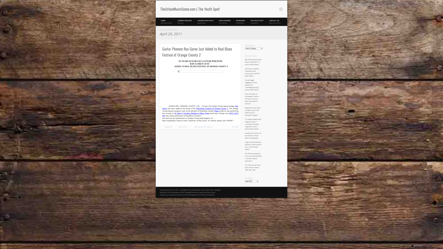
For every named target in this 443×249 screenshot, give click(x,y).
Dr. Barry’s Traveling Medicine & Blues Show (192, 113)
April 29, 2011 (183, 127)
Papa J (217, 111)
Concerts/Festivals (205, 21)
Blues (196, 127)
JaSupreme (168, 127)
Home (166, 21)
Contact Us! (275, 21)
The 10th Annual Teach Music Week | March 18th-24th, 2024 (253, 167)
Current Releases (185, 21)
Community (202, 127)
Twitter (276, 9)
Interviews (240, 21)
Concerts (209, 127)
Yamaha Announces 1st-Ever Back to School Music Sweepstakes (253, 135)
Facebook (271, 9)
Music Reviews (224, 21)
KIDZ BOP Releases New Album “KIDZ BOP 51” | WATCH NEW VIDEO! (253, 62)
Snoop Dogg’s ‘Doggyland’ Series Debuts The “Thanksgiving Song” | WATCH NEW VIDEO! (252, 85)
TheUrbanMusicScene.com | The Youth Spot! (190, 9)
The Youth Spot (257, 21)
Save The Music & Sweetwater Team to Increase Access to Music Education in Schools (252, 99)
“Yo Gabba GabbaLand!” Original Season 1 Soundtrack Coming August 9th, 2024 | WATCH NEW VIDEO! (253, 124)
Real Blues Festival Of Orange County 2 (212, 109)
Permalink (235, 127)
